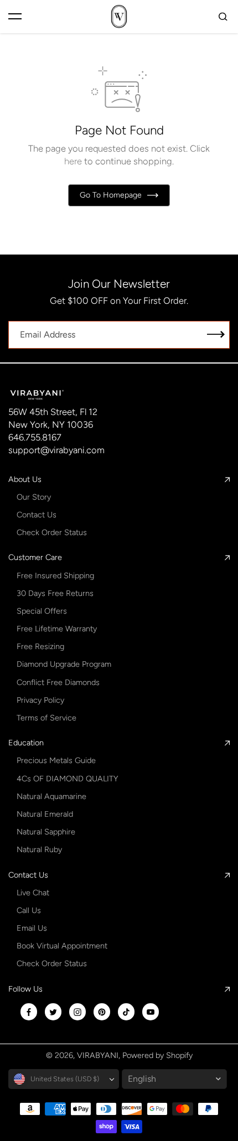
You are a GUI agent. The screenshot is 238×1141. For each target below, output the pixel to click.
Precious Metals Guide (56, 760)
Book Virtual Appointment (62, 946)
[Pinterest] (102, 1012)
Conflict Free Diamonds (58, 682)
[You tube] (150, 1012)
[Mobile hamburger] (15, 16)
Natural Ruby (39, 849)
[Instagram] (77, 1012)
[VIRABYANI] (119, 16)
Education (26, 743)
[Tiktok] (126, 1012)
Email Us (32, 928)
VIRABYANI (97, 1055)
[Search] (223, 16)
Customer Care (35, 557)
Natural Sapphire (46, 832)
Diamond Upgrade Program (64, 664)
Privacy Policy (40, 700)
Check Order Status (52, 532)
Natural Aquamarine (51, 796)
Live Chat (33, 893)
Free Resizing (40, 646)
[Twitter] (53, 1012)
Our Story (34, 497)
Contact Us (36, 515)
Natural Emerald (45, 814)
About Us (25, 479)
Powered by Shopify (157, 1055)
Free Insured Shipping (55, 575)
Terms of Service (46, 718)
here (73, 161)
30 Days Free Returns (55, 593)
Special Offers (42, 611)
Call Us (29, 910)
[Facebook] (29, 1012)
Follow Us (25, 989)
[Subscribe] (216, 335)
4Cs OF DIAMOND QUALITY (67, 779)
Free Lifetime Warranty (57, 629)
